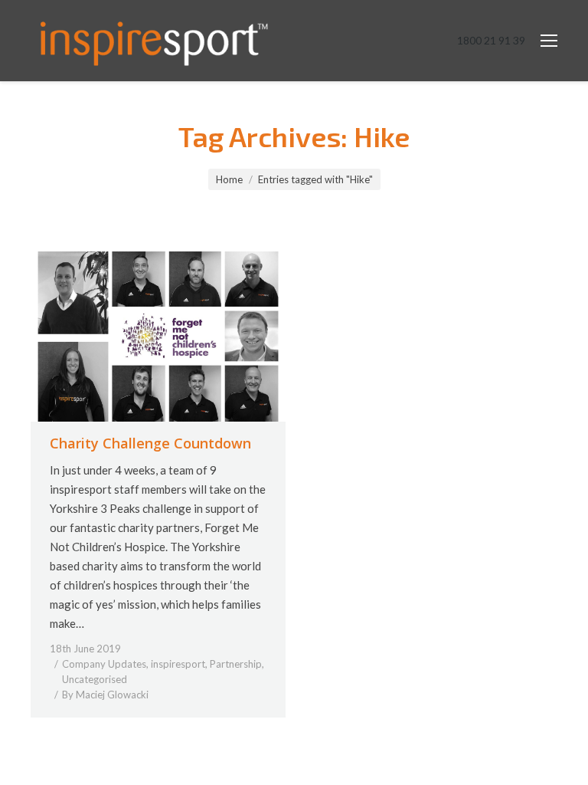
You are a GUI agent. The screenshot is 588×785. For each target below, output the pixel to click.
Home (229, 179)
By (105, 694)
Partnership (236, 664)
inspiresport (178, 664)
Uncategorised (94, 679)
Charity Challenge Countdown (150, 443)
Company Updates (104, 664)
